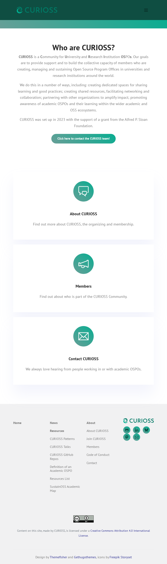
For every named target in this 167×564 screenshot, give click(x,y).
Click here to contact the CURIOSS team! (83, 138)
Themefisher (58, 557)
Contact (92, 463)
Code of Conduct (98, 455)
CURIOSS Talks (60, 447)
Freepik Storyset (121, 557)
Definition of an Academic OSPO (61, 469)
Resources (57, 431)
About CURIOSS (98, 431)
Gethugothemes (85, 557)
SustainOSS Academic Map (65, 488)
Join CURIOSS (96, 439)
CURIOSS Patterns (62, 439)
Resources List (60, 479)
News (54, 423)
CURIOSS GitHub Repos (61, 457)
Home (17, 423)
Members (93, 447)
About (91, 423)
